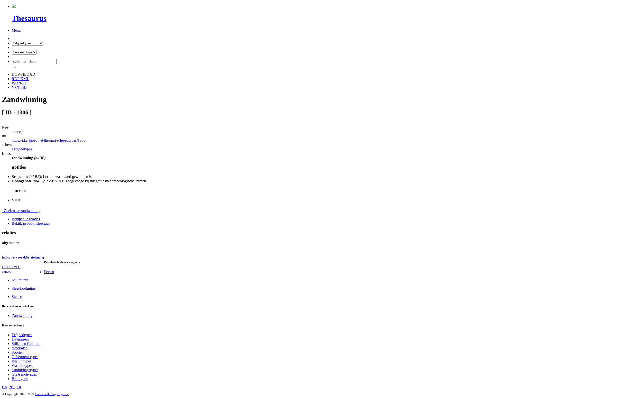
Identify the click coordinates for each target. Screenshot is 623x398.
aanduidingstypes (25, 370)
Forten (49, 272)
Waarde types (22, 365)
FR (19, 387)
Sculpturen (20, 280)
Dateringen (20, 339)
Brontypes (19, 379)
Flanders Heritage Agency (52, 394)
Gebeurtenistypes (25, 357)
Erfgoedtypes (22, 149)
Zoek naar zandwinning (21, 211)
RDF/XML (20, 79)
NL (12, 387)
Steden (17, 297)
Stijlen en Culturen (26, 344)
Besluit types (21, 361)
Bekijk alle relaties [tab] (26, 219)
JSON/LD (19, 83)
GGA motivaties (24, 374)
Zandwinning (22, 316)
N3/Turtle (19, 87)
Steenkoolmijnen (24, 288)
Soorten (18, 352)
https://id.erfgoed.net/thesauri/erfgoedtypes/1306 (48, 140)
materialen (19, 348)
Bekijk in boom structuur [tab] (31, 223)
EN (4, 387)
